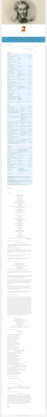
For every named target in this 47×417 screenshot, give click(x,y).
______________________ (11, 39)
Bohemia (37, 37)
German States (22, 39)
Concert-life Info (11, 37)
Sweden (39, 39)
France (17, 39)
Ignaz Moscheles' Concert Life (23, 32)
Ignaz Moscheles (19, 37)
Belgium (32, 37)
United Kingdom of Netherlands (29, 41)
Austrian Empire (26, 37)
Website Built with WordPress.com (23, 415)
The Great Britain (19, 41)
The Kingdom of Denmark (31, 39)
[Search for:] (38, 47)
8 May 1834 (38, 41)
